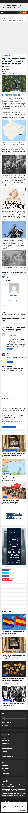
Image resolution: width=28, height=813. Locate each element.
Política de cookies (12, 807)
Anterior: (13, 313)
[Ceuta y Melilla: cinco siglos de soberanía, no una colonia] (14, 467)
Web (3, 403)
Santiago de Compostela (12, 450)
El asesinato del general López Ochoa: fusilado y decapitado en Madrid (13, 704)
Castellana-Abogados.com (7, 756)
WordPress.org (5, 725)
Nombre (4, 393)
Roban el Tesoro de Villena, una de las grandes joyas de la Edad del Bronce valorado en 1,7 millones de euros (13, 680)
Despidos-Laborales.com (7, 754)
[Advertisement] (14, 37)
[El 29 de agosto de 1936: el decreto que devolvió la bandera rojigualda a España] (14, 622)
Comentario (5, 374)
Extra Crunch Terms (6, 771)
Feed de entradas (5, 720)
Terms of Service (5, 768)
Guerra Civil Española (7, 628)
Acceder (3, 717)
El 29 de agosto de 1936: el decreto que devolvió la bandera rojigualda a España (13, 632)
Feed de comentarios (6, 722)
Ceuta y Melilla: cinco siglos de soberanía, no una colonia (14, 477)
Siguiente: (13, 318)
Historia (3, 55)
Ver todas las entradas (14, 300)
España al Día (4, 751)
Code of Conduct (5, 773)
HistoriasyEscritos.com (7, 748)
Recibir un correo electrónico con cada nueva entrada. (13, 422)
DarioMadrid (6, 69)
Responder (10, 349)
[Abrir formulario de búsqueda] (17, 12)
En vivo (24, 12)
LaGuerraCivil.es (5, 746)
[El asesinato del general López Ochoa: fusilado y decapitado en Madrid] (14, 694)
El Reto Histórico (5, 740)
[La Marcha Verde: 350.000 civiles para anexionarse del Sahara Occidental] (14, 490)
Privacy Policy (5, 765)
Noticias (5, 675)
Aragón (8, 55)
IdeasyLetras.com (5, 738)
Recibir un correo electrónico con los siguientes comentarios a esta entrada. (13, 416)
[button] (2, 12)
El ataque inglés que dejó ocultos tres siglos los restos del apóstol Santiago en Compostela (13, 454)
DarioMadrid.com (14, 5)
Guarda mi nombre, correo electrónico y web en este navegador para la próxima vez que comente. (14, 410)
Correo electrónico (7, 398)
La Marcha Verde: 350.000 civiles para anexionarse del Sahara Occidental (11, 501)
